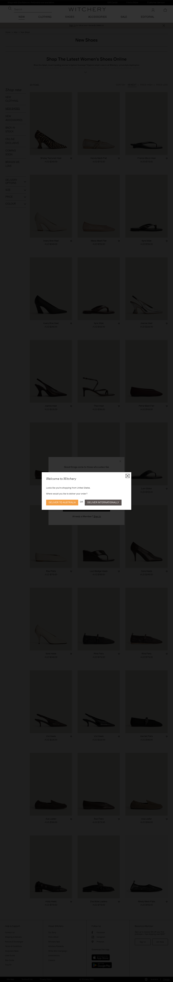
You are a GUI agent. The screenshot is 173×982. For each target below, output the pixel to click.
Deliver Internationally (103, 502)
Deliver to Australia (62, 502)
